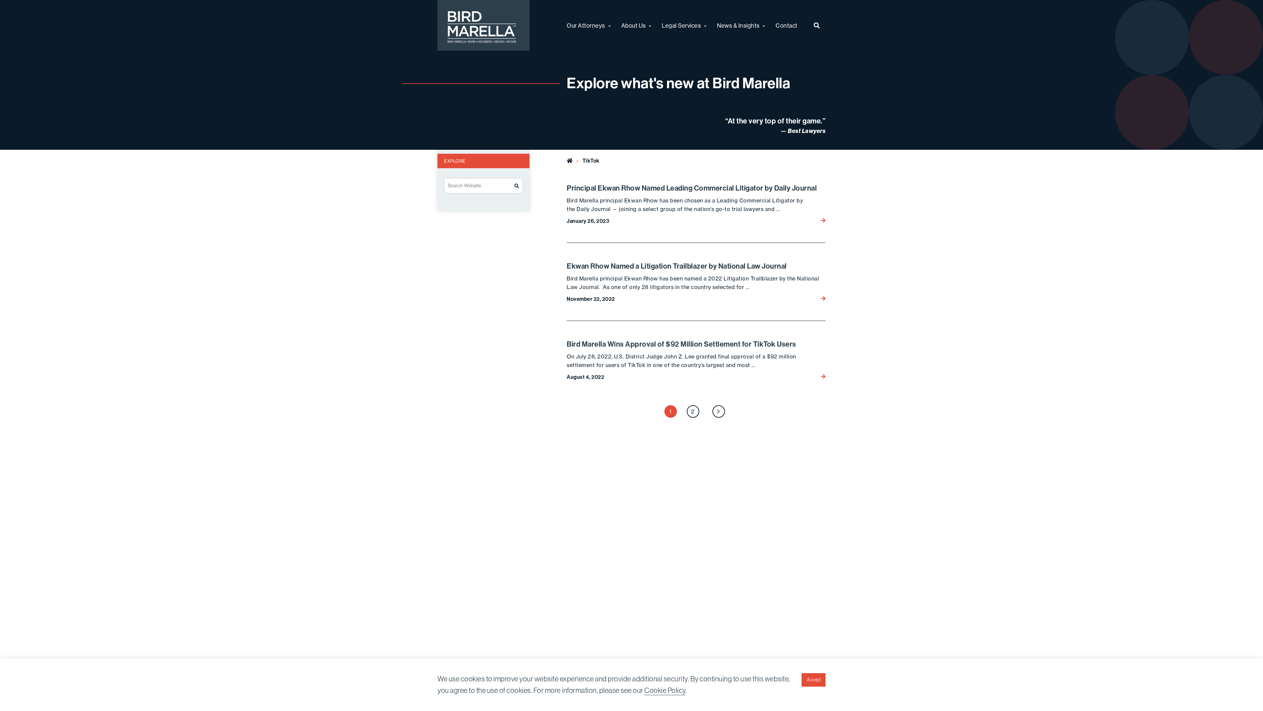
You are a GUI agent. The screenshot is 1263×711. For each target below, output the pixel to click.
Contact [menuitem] (787, 25)
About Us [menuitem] (633, 25)
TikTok (591, 160)
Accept (814, 680)
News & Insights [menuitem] (738, 25)
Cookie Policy (665, 690)
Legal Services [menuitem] (681, 25)
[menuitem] (817, 25)
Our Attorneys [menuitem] (586, 25)
